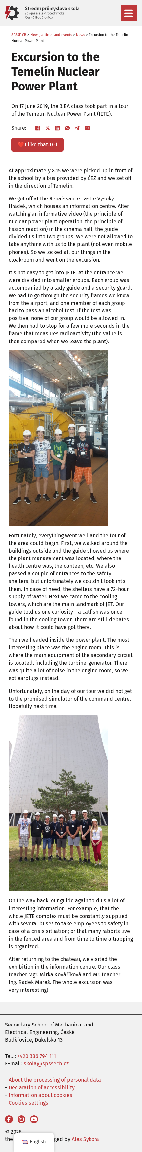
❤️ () (37, 144)
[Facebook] (38, 128)
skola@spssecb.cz (46, 1064)
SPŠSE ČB (18, 35)
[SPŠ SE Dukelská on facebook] (9, 1119)
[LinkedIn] (57, 128)
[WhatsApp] (67, 128)
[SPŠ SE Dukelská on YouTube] (34, 1119)
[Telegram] (77, 128)
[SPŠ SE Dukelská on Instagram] (21, 1119)
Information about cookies (40, 1095)
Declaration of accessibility (42, 1087)
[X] (48, 128)
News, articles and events (51, 35)
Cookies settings (28, 1103)
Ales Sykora (85, 1139)
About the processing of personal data (55, 1080)
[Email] (87, 128)
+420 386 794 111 (36, 1056)
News (80, 35)
